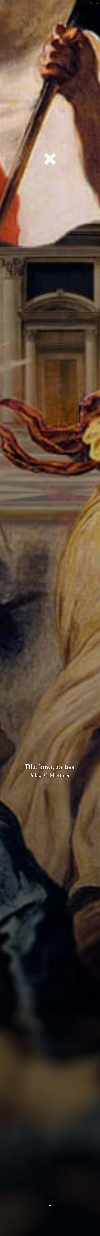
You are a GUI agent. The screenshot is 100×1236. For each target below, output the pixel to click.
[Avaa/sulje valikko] (97, 3)
